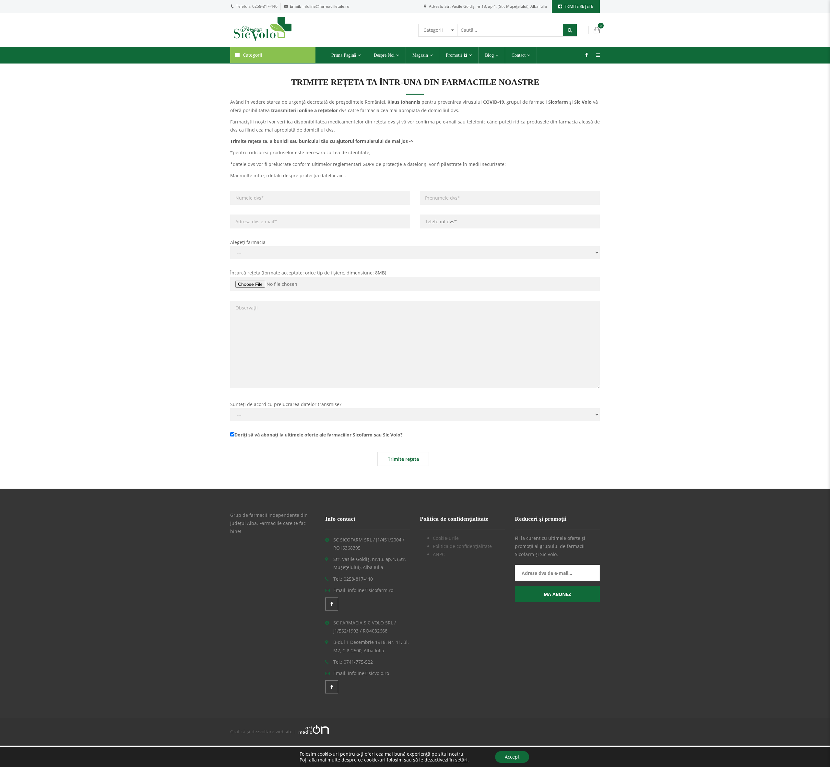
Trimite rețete (578, 6)
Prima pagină (343, 55)
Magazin (420, 55)
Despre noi (384, 55)
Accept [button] (512, 757)
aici (341, 175)
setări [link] (461, 760)
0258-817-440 (265, 6)
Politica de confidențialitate (462, 546)
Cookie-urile (446, 538)
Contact (519, 55)
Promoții (454, 55)
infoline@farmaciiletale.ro (325, 6)
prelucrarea (287, 404)
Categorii (252, 55)
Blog (489, 55)
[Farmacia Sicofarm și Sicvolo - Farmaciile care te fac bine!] (262, 29)
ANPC (439, 554)
